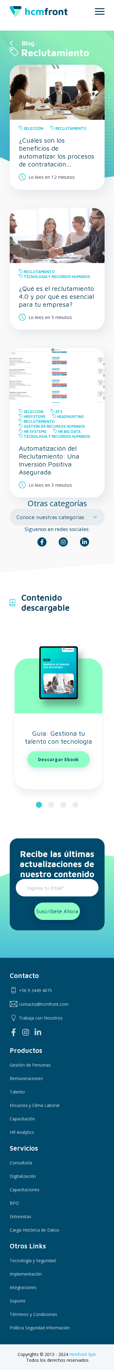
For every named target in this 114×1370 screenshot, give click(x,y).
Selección (33, 128)
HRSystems (34, 416)
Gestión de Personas (30, 1065)
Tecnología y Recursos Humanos (57, 276)
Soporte (18, 1301)
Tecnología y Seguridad (33, 1260)
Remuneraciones (26, 1078)
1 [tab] (39, 805)
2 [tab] (51, 805)
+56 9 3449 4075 (35, 990)
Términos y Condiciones (33, 1314)
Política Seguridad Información (40, 1328)
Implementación (26, 1274)
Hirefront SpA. (83, 1354)
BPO (14, 1203)
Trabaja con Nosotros (41, 1018)
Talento (17, 1092)
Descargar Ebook (58, 759)
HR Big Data (69, 431)
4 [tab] (75, 805)
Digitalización (23, 1176)
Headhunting (70, 416)
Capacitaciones (25, 1189)
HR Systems (35, 431)
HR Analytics (22, 1132)
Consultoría (21, 1163)
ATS (58, 411)
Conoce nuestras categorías (50, 517)
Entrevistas (20, 1216)
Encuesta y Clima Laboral (34, 1105)
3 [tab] (63, 805)
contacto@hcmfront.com (43, 1004)
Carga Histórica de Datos (34, 1230)
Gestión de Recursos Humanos (54, 426)
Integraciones (23, 1287)
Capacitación (22, 1119)
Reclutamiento (70, 128)
